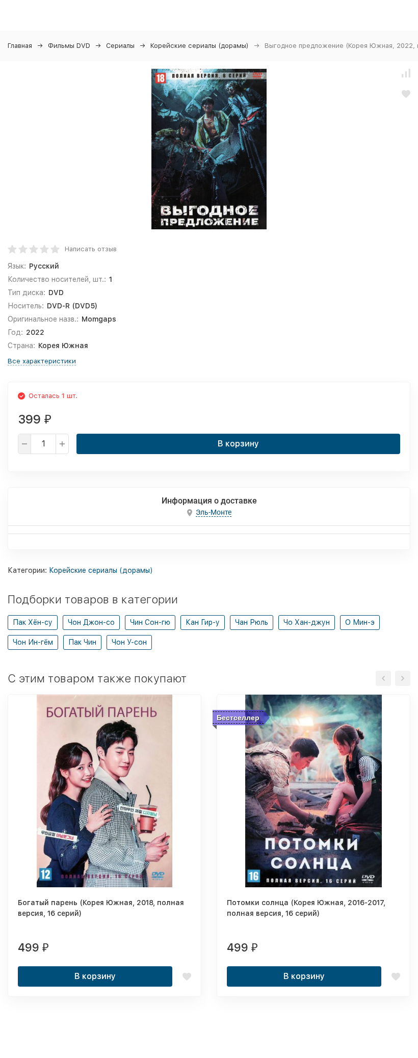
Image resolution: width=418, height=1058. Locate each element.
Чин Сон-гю (150, 622)
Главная (20, 45)
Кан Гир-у (203, 622)
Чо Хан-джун (306, 622)
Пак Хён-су (33, 622)
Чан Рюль (251, 622)
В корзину (238, 443)
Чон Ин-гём (33, 642)
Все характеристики (42, 361)
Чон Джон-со (91, 622)
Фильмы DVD (69, 45)
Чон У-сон (129, 642)
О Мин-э (360, 622)
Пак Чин (82, 642)
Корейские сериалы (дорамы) (199, 45)
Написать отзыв (91, 249)
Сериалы (120, 45)
